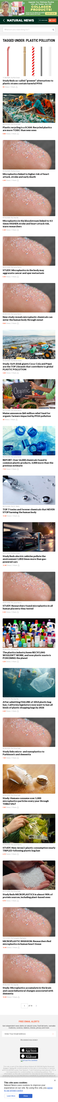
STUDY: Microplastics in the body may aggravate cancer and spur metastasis (23, 271)
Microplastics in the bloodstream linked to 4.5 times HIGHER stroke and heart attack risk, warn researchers (28, 223)
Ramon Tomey (17, 360)
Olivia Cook (16, 124)
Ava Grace (16, 77)
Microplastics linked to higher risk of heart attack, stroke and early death (26, 175)
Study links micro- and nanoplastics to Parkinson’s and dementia (23, 753)
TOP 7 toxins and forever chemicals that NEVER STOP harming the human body (29, 511)
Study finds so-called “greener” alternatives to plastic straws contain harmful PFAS (28, 82)
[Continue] (53, 1034)
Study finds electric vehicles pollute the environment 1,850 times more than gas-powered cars (25, 559)
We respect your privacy (29, 1040)
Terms (12, 1068)
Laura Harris (17, 267)
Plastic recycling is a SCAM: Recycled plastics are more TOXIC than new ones (27, 129)
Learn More (11, 1096)
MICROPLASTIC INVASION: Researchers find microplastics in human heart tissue (27, 942)
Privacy (5, 1068)
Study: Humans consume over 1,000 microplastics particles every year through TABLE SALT (26, 801)
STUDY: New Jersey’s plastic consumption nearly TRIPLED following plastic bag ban (29, 849)
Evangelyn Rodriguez (19, 938)
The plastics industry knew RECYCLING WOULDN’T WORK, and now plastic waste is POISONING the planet (27, 655)
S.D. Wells (16, 506)
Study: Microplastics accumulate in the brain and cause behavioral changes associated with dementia (28, 990)
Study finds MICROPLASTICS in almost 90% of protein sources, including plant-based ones (28, 896)
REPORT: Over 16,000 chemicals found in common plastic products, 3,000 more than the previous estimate (28, 463)
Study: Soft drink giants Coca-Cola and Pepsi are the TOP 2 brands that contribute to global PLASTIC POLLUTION (28, 366)
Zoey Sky (15, 217)
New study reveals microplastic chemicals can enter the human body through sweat (27, 318)
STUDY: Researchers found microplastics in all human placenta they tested (28, 607)
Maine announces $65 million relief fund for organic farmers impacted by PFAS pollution (27, 414)
